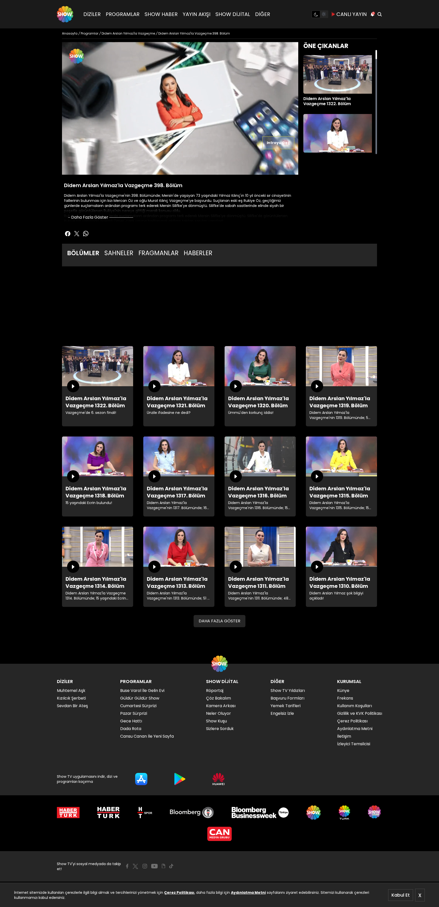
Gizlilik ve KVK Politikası (359, 713)
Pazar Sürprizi (133, 713)
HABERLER (198, 253)
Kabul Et (400, 895)
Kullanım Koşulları (354, 706)
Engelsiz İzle (282, 713)
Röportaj (214, 690)
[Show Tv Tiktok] (171, 866)
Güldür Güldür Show (139, 698)
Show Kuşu (216, 721)
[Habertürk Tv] (108, 812)
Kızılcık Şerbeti (71, 698)
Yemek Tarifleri (286, 706)
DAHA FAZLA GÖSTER (219, 621)
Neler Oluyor (218, 713)
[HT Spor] (144, 812)
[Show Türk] (344, 812)
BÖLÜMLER (83, 253)
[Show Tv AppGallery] (218, 779)
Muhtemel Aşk (71, 690)
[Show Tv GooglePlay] (180, 779)
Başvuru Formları (287, 698)
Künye (343, 690)
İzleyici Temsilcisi (353, 744)
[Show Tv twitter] (76, 233)
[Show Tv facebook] (67, 234)
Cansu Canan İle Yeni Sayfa (147, 736)
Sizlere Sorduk (220, 729)
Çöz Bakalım (218, 698)
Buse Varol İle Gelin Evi (142, 690)
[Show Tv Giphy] (163, 866)
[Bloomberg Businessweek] (260, 812)
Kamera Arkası (221, 706)
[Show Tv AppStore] (141, 779)
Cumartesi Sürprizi (138, 706)
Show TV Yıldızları (288, 690)
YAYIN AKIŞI (196, 14)
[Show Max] (375, 812)
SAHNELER (118, 253)
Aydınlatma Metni (248, 892)
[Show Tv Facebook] (127, 866)
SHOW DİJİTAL (232, 14)
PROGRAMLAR (122, 14)
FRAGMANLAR (158, 253)
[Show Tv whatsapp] (85, 234)
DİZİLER (92, 14)
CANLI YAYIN (351, 14)
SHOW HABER (161, 14)
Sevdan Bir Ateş (72, 706)
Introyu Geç (278, 142)
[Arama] (379, 14)
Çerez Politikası (179, 892)
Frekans (345, 698)
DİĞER (262, 14)
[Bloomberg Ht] (192, 812)
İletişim (344, 736)
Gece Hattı (131, 721)
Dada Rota (130, 729)
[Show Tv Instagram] (145, 866)
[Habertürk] (68, 812)
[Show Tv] (65, 14)
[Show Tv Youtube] (154, 866)
